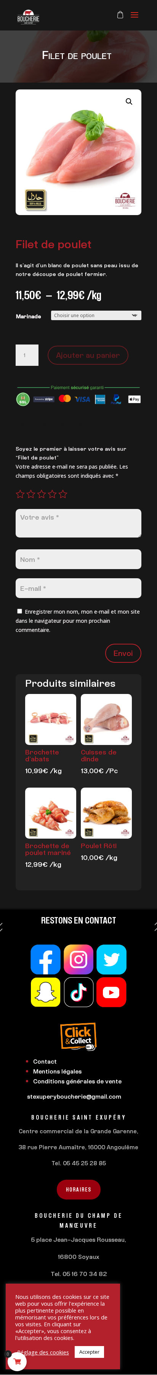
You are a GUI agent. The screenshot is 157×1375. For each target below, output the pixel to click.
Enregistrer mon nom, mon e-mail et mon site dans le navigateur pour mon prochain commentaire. (78, 620)
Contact (45, 1061)
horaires (78, 1189)
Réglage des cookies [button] (43, 1352)
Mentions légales (57, 1071)
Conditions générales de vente (77, 1081)
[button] (129, 101)
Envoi (123, 653)
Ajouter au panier (88, 355)
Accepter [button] (89, 1351)
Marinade (28, 316)
